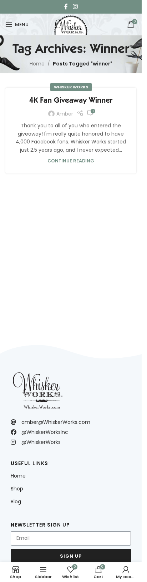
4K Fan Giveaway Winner (70, 100)
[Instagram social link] (75, 6)
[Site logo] (70, 23)
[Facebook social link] (66, 6)
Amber (64, 113)
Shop (17, 488)
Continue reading (70, 161)
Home (37, 63)
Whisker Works (71, 87)
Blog (16, 501)
